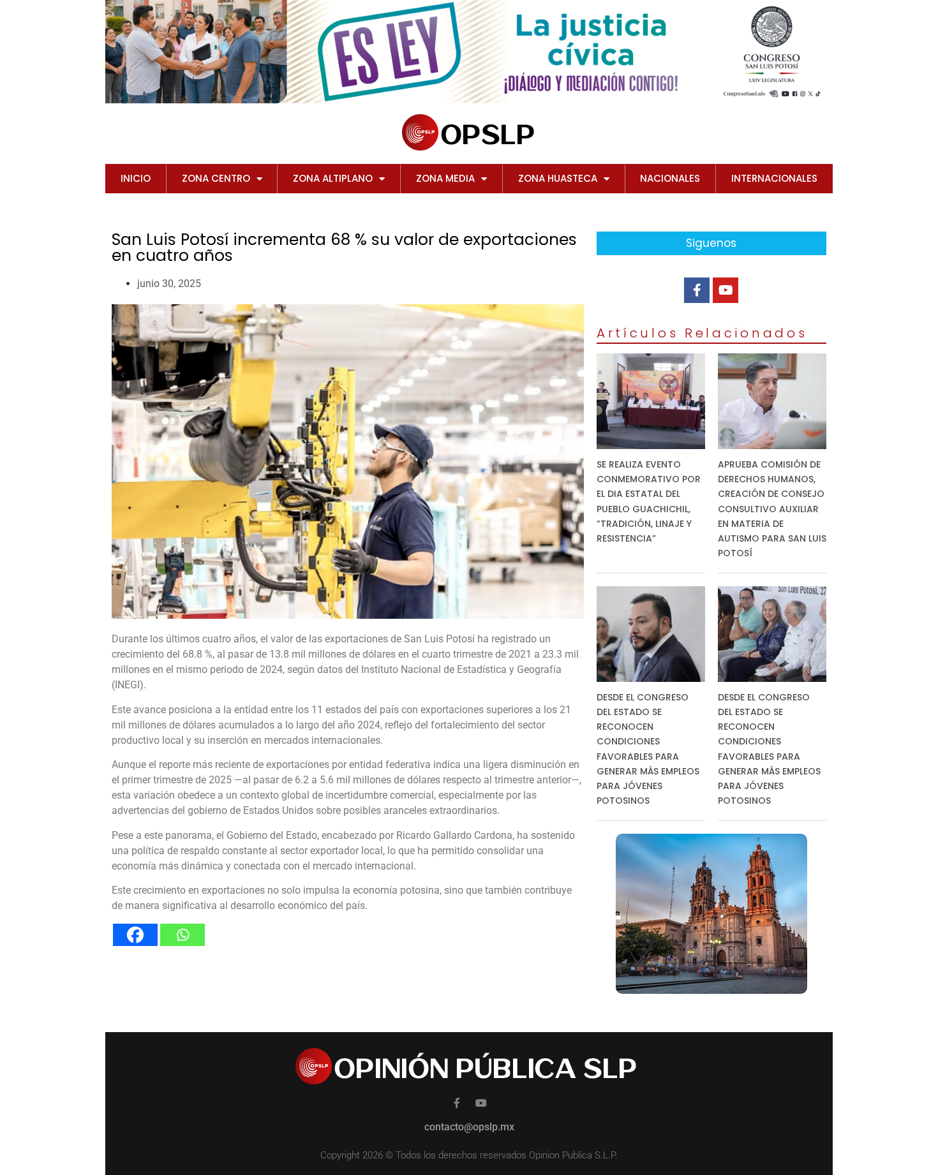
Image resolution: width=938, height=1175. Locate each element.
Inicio (136, 178)
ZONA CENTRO (216, 178)
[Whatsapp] (182, 935)
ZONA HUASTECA (557, 178)
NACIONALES (670, 178)
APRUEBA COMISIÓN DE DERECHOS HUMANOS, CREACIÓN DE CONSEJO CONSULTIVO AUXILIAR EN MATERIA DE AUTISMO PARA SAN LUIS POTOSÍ (772, 508)
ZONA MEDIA (445, 178)
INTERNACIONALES (774, 178)
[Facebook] (135, 935)
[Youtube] (725, 290)
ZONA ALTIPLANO (333, 178)
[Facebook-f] (697, 290)
